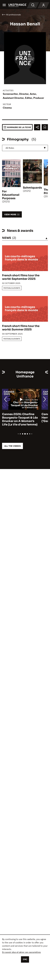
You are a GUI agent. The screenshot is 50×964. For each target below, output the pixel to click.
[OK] (25, 959)
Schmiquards (32, 187)
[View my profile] (43, 5)
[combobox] (25, 148)
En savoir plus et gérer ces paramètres (21, 952)
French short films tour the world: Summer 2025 (20, 327)
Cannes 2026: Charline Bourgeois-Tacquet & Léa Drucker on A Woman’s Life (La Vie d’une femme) (20, 419)
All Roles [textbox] (10, 148)
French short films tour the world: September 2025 (20, 277)
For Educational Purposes (10, 195)
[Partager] (37, 127)
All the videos (12, 446)
